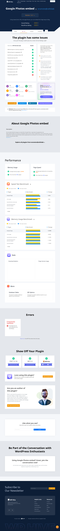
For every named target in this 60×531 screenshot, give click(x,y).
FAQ (47, 509)
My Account (19, 2)
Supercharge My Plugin (14, 405)
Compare (31, 31)
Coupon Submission (37, 507)
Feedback (48, 507)
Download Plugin (11, 103)
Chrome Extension (37, 511)
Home (19, 1)
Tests (24, 31)
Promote (38, 1)
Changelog (40, 31)
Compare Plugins (29, 1)
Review (15, 31)
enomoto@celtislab (46, 9)
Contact (48, 511)
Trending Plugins (23, 1)
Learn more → (24, 110)
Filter (33, 1)
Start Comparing (47, 376)
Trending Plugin (36, 505)
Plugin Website (21, 103)
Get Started (52, 1)
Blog (35, 1)
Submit (39, 429)
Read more (22, 338)
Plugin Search (36, 509)
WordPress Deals (43, 1)
